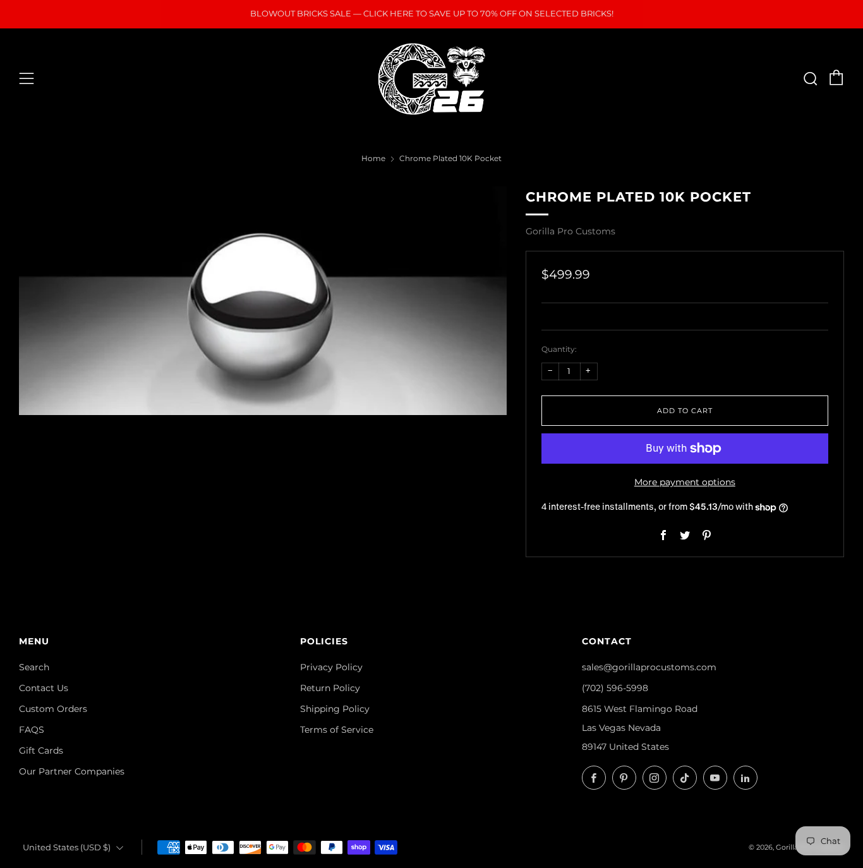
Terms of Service (336, 729)
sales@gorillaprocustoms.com (649, 667)
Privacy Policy (331, 667)
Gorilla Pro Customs (570, 231)
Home (373, 158)
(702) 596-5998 (615, 688)
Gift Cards (41, 750)
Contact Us (43, 688)
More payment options (684, 482)
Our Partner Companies (71, 771)
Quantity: (559, 349)
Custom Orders (53, 708)
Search (34, 667)
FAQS (31, 729)
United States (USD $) (67, 847)
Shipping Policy (335, 708)
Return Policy (330, 688)
